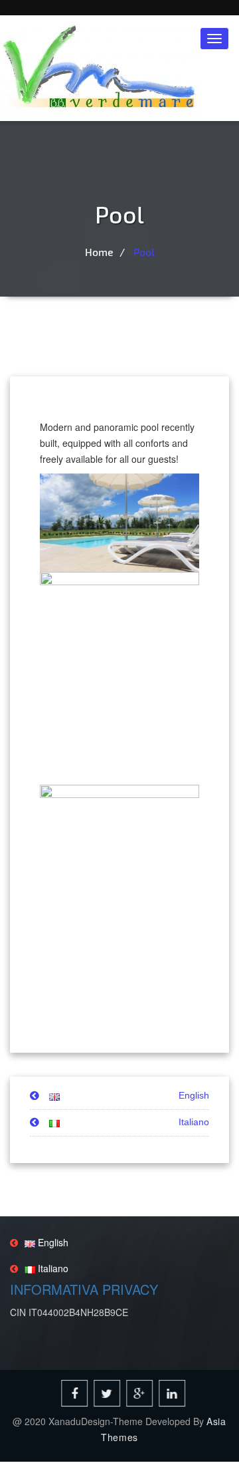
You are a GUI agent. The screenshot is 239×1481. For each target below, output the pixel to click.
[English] (45, 1096)
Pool (144, 251)
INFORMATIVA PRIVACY (84, 1289)
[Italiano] (45, 1122)
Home (99, 251)
